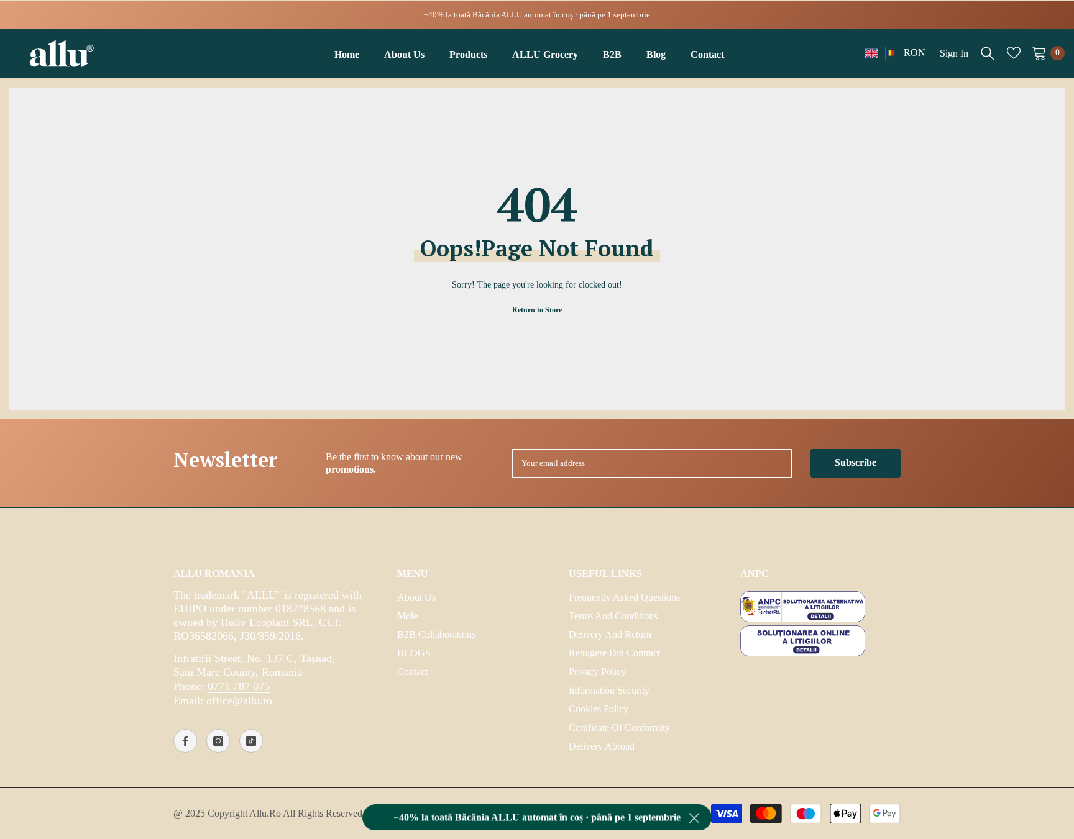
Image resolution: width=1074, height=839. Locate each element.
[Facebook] (185, 741)
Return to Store (537, 310)
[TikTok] (251, 741)
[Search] (988, 52)
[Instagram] (218, 741)
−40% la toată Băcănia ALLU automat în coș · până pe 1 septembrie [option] (537, 14)
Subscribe (855, 462)
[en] (871, 53)
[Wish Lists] (1014, 53)
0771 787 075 (239, 686)
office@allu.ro (239, 700)
